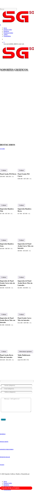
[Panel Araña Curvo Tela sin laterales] (26, 302)
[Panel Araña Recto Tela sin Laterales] (8, 339)
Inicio (5, 481)
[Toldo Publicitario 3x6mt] (26, 339)
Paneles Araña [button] (4, 441)
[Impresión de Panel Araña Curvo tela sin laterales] (8, 264)
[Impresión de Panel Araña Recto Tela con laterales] (8, 302)
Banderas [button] (2, 434)
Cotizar (3, 170)
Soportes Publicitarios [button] (6, 449)
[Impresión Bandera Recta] (26, 192)
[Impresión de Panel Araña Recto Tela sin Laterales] (26, 264)
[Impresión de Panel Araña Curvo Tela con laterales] (26, 227)
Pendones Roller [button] (5, 457)
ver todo (2, 148)
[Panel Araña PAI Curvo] (26, 158)
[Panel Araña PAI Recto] (8, 158)
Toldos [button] (2, 464)
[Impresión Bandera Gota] (8, 227)
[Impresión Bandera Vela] (8, 192)
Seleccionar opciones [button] (25, 351)
